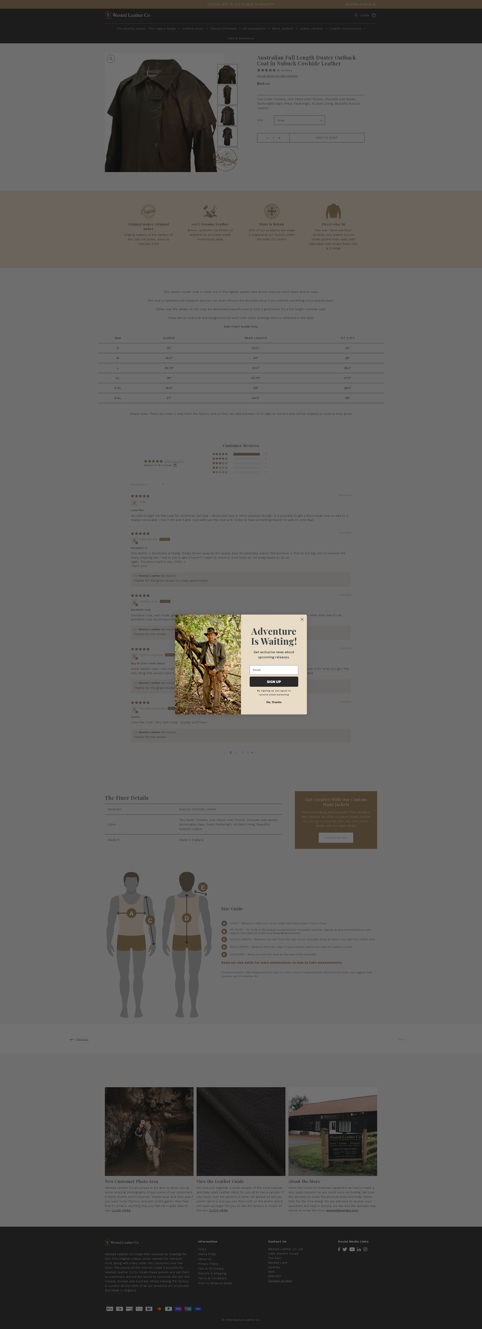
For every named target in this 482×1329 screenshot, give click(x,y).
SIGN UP (274, 681)
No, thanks (273, 702)
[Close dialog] (302, 619)
